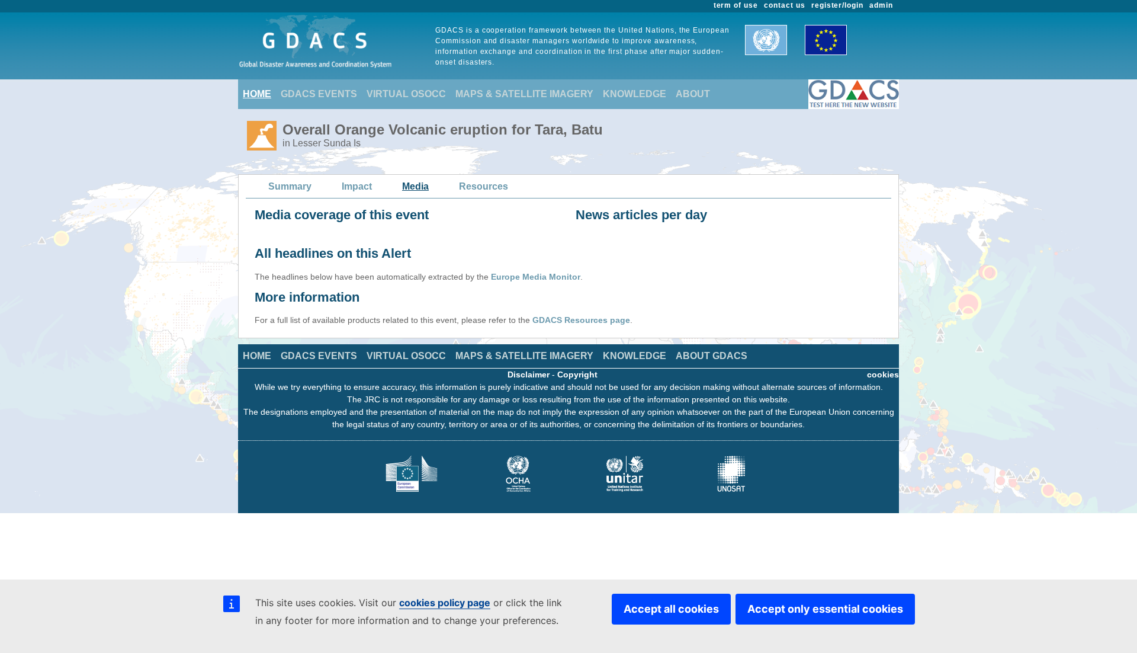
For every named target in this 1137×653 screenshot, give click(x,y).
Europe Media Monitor (535, 276)
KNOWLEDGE (634, 94)
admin (881, 5)
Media (415, 186)
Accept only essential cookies (825, 609)
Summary (289, 186)
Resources (483, 186)
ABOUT (693, 94)
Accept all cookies (671, 609)
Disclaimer (529, 374)
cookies (883, 374)
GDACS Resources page (581, 320)
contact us (784, 5)
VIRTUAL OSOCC (406, 94)
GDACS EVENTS (319, 94)
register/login (837, 5)
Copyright (577, 374)
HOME (257, 94)
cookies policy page (444, 603)
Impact (357, 186)
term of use (736, 5)
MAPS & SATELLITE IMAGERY (524, 94)
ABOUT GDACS (711, 356)
